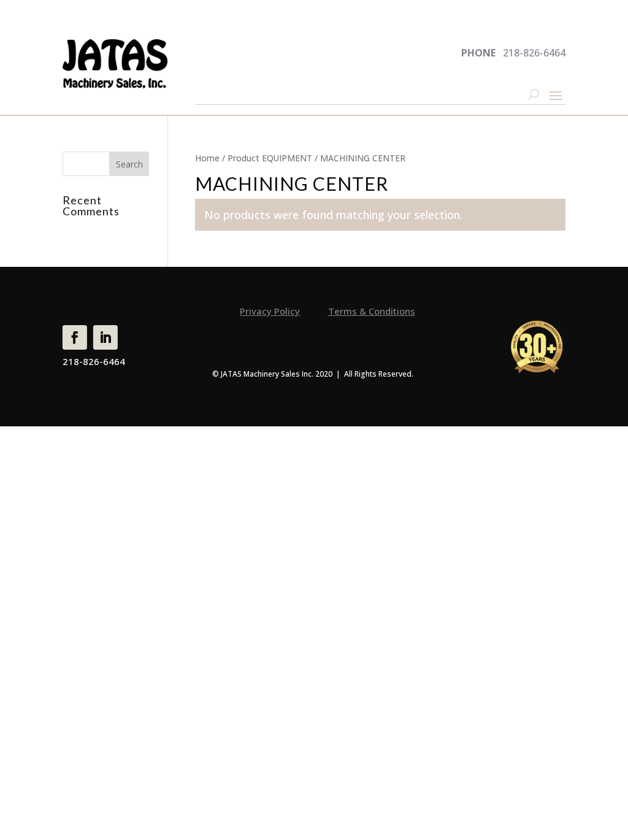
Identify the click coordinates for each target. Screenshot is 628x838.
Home (207, 158)
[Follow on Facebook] (75, 337)
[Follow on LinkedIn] (105, 337)
